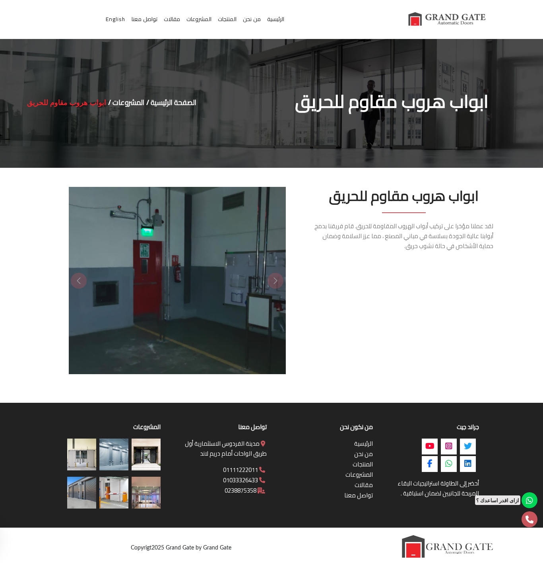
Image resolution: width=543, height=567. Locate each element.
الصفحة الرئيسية (173, 102)
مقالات (364, 485)
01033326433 (241, 480)
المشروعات (128, 102)
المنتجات (363, 464)
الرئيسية (363, 443)
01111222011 (241, 470)
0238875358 (241, 490)
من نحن (363, 454)
